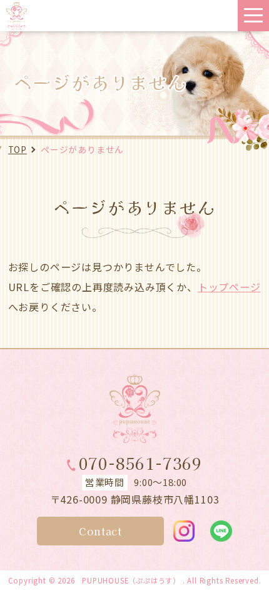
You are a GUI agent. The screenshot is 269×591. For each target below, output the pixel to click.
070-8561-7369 (140, 463)
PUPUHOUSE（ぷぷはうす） (131, 580)
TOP (17, 149)
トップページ (229, 286)
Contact (100, 531)
